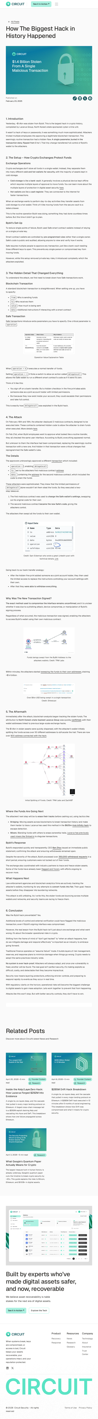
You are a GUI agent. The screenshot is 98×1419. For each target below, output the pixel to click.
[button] (56, 4)
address (60, 470)
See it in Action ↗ (16, 1310)
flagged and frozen (50, 869)
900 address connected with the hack (28, 735)
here (61, 187)
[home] (15, 4)
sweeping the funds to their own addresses (61, 671)
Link (56, 559)
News (69, 1338)
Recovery (56, 1338)
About (85, 1342)
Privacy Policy (85, 1407)
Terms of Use (71, 1407)
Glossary (71, 1346)
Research (71, 1342)
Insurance (86, 1346)
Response (56, 1342)
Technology (87, 1338)
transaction (57, 460)
